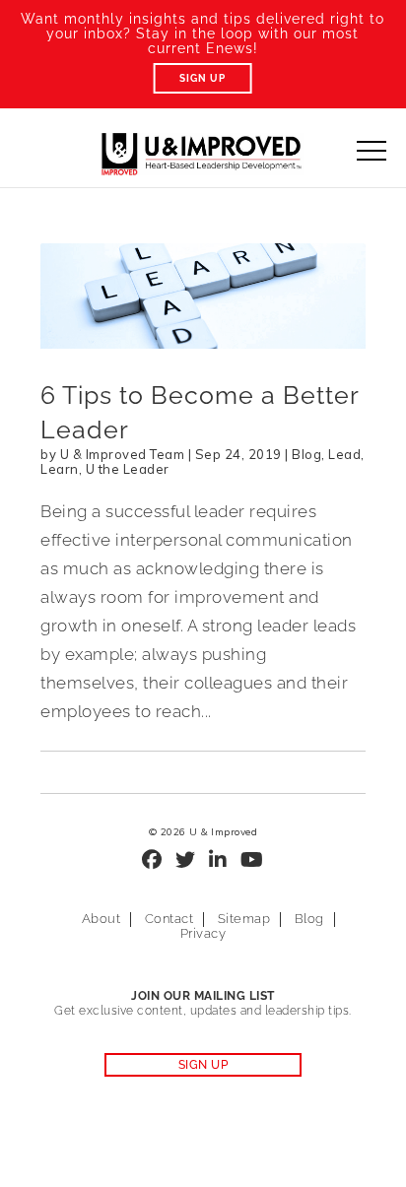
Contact (169, 918)
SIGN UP (203, 1065)
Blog (306, 454)
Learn (59, 469)
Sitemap (244, 918)
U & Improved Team (122, 454)
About (101, 918)
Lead (344, 454)
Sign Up (202, 78)
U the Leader (127, 469)
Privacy (203, 933)
